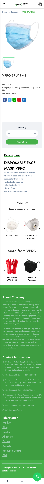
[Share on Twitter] (9, 100)
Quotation (22, 141)
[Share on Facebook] (5, 100)
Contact (6, 432)
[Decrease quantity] (9, 133)
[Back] (7, 481)
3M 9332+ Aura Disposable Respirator (31, 237)
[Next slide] (39, 228)
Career (6, 441)
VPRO (10, 84)
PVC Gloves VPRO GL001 (12, 278)
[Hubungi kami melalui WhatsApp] (37, 476)
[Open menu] (4, 4)
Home (4, 12)
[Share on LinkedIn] (24, 100)
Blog (5, 427)
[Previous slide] (4, 228)
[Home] (22, 481)
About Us (7, 437)
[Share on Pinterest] (19, 100)
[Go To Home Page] (22, 4)
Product (14, 12)
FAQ (4, 455)
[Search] (36, 481)
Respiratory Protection (19, 87)
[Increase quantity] (35, 133)
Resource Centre (11, 451)
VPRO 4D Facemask (32, 278)
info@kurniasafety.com (14, 410)
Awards (6, 446)
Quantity (22, 127)
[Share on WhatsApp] (14, 100)
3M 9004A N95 (12, 236)
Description (12, 155)
